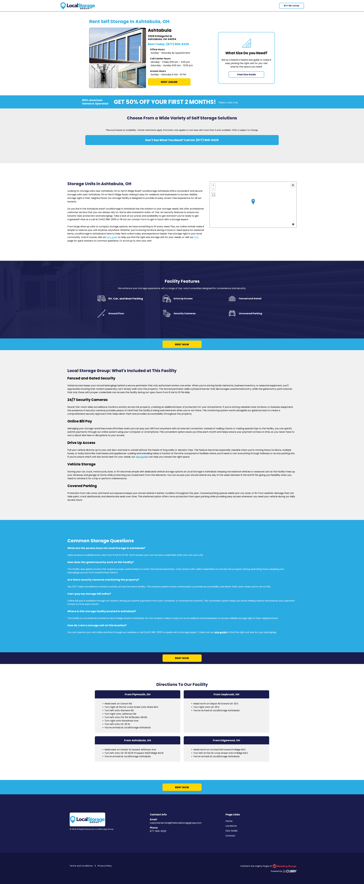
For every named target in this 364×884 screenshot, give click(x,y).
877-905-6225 (158, 831)
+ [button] (213, 185)
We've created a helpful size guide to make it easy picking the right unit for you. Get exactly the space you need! (246, 63)
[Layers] (293, 185)
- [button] (213, 189)
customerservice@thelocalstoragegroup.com (175, 823)
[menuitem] (261, 821)
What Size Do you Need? (246, 53)
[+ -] (253, 205)
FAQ (196, 237)
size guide (112, 237)
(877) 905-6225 (177, 44)
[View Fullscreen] (213, 194)
